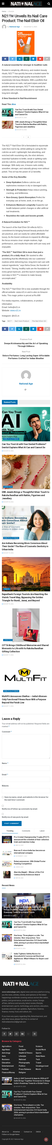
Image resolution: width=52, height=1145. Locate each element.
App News (6, 1050)
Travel (7, 589)
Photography (24, 1063)
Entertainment (8, 1066)
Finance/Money (8, 1072)
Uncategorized (42, 1066)
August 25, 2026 (21, 117)
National (22, 1059)
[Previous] (24, 137)
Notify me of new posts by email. (15, 817)
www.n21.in (15, 310)
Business (6, 1059)
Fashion (5, 1069)
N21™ (10, 321)
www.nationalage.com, (11, 992)
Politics (22, 1066)
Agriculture (6, 1046)
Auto (4, 1056)
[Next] (28, 137)
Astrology (6, 1053)
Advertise (16, 1132)
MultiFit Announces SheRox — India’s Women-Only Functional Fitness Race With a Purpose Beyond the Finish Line (24, 699)
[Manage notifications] (46, 1139)
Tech (38, 1059)
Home (4, 11)
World (38, 1069)
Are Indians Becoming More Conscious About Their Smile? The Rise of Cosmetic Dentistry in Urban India (25, 546)
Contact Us (28, 1132)
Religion (22, 1072)
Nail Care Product (22, 321)
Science (39, 1046)
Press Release (25, 1069)
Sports (38, 1053)
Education (6, 1063)
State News (40, 1056)
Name (5, 763)
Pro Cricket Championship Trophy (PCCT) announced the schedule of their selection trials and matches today (31, 839)
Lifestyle (11, 11)
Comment (7, 731)
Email (5, 774)
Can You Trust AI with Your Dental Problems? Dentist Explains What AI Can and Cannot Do (31, 112)
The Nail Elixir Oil (39, 321)
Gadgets (22, 1050)
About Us (5, 1132)
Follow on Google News (10, 1134)
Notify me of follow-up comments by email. (20, 809)
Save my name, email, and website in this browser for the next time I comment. (26, 798)
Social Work (41, 1050)
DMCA (38, 1132)
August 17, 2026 (8, 655)
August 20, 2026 (21, 129)
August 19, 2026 (8, 553)
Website (5, 786)
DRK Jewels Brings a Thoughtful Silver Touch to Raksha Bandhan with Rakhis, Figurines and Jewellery (31, 124)
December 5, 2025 (30, 27)
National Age (14, 27)
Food (21, 1046)
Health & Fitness (11, 439)
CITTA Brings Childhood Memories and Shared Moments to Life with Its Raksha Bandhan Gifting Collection (25, 648)
